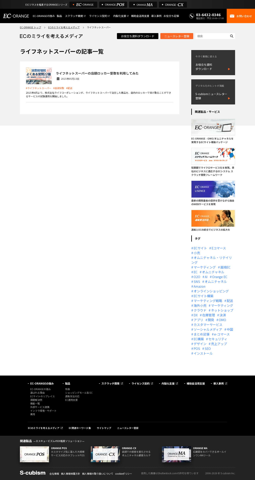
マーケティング (205, 267)
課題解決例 (36, 399)
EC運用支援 (71, 399)
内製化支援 (119, 16)
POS (197, 348)
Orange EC (219, 276)
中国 (230, 329)
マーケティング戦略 (208, 300)
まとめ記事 (202, 334)
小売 (197, 252)
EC (195, 272)
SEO (208, 348)
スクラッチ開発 (74, 16)
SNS (197, 281)
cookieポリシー (123, 473)
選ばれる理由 (37, 392)
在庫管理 (208, 315)
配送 (230, 300)
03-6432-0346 (208, 14)
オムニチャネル (213, 272)
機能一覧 (35, 403)
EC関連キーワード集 (80, 428)
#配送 (69, 88)
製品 (59, 16)
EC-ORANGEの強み (44, 16)
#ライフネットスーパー (38, 88)
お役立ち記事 (171, 16)
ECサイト (200, 248)
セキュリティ (217, 338)
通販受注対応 (72, 396)
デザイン (200, 343)
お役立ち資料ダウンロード (137, 36)
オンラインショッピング (211, 291)
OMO (222, 319)
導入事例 (156, 16)
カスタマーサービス (208, 324)
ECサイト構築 (203, 295)
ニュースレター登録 (176, 36)
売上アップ (219, 343)
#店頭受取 (58, 88)
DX (196, 315)
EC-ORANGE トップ (30, 27)
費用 (32, 414)
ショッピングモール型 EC (79, 392)
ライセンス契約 (98, 16)
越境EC (225, 267)
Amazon (199, 286)
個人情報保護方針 (70, 473)
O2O (197, 276)
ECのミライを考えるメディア (64, 27)
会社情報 (54, 473)
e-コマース (222, 334)
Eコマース (219, 248)
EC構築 (199, 338)
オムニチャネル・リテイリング (211, 260)
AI (206, 276)
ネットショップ (222, 310)
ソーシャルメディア (208, 329)
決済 (223, 315)
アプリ (198, 319)
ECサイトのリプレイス (42, 396)
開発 (211, 319)
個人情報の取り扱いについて (97, 473)
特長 (67, 389)
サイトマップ (104, 428)
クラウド (200, 310)
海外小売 (200, 305)
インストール (203, 353)
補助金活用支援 (140, 16)
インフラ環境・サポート (43, 410)
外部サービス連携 (39, 407)
